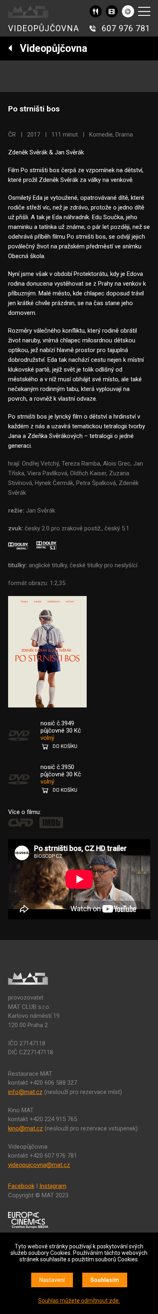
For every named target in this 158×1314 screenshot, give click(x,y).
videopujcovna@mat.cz (39, 1165)
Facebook (21, 1186)
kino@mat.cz (25, 1128)
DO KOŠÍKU (65, 746)
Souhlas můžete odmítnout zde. (79, 1300)
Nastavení (52, 1280)
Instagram (52, 1186)
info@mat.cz (25, 1092)
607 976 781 (126, 28)
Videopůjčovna (50, 48)
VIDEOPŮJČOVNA (43, 28)
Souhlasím (104, 1280)
